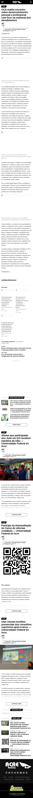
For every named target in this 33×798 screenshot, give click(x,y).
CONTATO (10, 777)
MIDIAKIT (28, 779)
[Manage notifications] (15, 788)
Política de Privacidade (22, 777)
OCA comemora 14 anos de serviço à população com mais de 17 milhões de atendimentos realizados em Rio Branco (22, 302)
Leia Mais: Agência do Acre (8, 279)
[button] (16, 68)
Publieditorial (19, 779)
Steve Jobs (5, 343)
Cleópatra (20, 341)
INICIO (5, 777)
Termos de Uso (8, 779)
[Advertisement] (16, 378)
